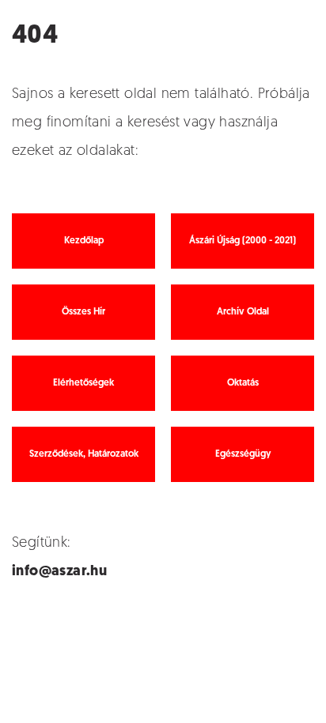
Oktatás (243, 383)
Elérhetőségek (83, 383)
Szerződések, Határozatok (83, 454)
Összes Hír (83, 312)
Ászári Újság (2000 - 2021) (242, 241)
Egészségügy (243, 454)
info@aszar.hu (59, 572)
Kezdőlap (84, 241)
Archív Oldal (243, 312)
